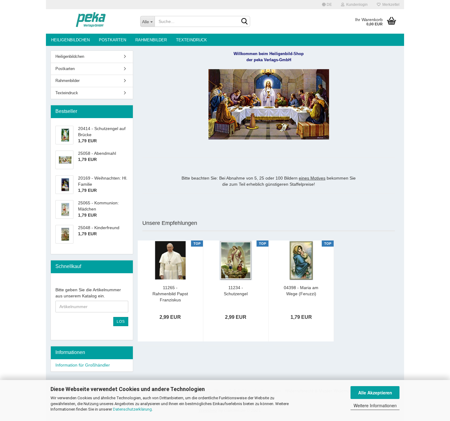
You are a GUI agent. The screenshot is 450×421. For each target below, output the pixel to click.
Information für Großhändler (82, 365)
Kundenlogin (356, 4)
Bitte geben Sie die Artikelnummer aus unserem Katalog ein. (88, 292)
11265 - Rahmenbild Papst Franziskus (170, 293)
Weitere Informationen (375, 405)
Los (121, 321)
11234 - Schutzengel (236, 290)
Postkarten (112, 40)
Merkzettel (390, 4)
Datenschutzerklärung (132, 409)
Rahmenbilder (151, 40)
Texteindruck (191, 40)
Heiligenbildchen (70, 40)
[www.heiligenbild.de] (91, 21)
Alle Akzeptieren (375, 392)
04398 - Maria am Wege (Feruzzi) (301, 290)
